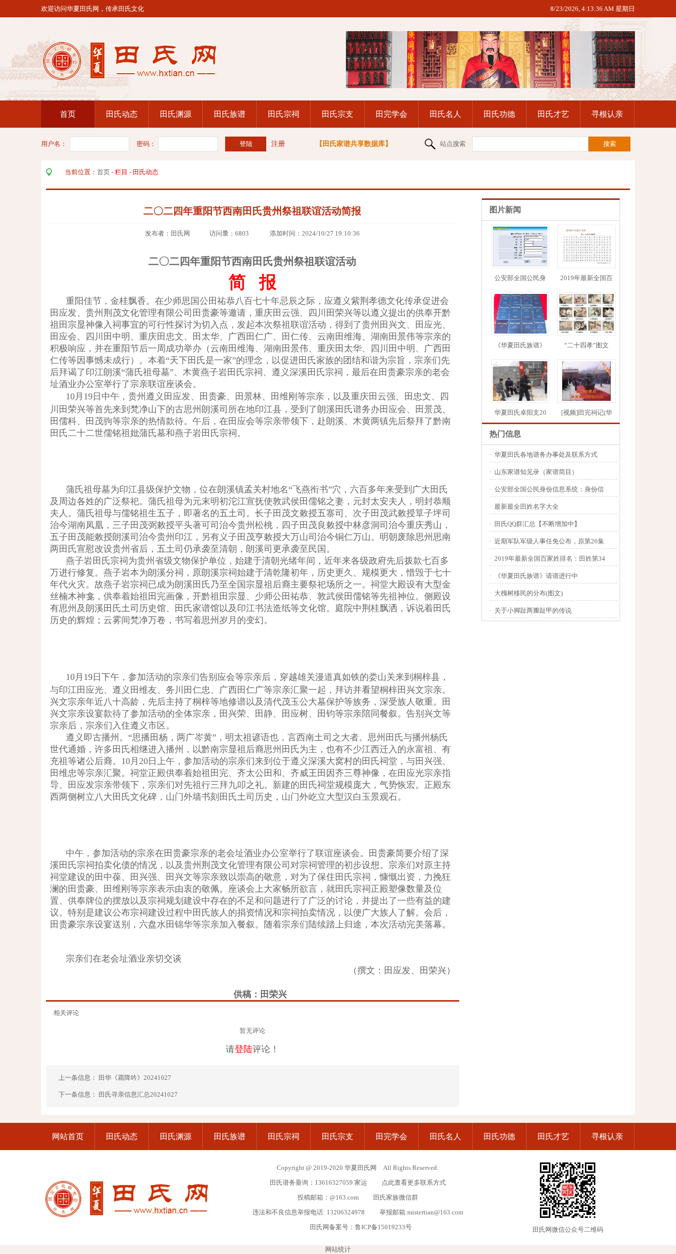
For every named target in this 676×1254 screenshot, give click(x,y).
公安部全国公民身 (520, 278)
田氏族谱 (229, 114)
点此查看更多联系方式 (414, 1182)
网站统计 (338, 1249)
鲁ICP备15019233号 (383, 1227)
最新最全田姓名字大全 (526, 506)
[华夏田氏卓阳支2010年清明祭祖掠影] (522, 398)
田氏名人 (445, 114)
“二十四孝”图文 (586, 345)
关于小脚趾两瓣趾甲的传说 (533, 610)
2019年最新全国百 (586, 278)
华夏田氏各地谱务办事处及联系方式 (545, 454)
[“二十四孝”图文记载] (587, 331)
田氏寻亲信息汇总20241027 (138, 1094)
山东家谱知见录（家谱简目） (536, 472)
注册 (278, 143)
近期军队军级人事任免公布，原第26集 (549, 541)
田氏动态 (122, 114)
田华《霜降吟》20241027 (135, 1077)
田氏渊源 (176, 114)
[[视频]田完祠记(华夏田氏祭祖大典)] (586, 398)
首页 (68, 114)
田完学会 (391, 114)
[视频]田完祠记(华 (586, 412)
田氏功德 (499, 114)
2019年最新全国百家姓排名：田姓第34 (549, 558)
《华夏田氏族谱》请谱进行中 (536, 575)
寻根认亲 (607, 114)
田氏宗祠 (283, 114)
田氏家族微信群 (395, 1197)
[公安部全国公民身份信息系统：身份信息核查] (525, 264)
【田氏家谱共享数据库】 (354, 143)
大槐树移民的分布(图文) (528, 593)
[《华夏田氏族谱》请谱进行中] (520, 331)
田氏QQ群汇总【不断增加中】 (537, 524)
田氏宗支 (337, 114)
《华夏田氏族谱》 (520, 345)
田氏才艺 (553, 114)
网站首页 (68, 1136)
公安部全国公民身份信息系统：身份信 (549, 489)
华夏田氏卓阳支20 (520, 412)
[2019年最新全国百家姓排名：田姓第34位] (587, 264)
